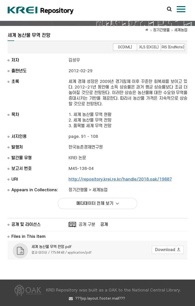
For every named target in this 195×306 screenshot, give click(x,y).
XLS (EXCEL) (149, 47)
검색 (169, 9)
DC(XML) (125, 47)
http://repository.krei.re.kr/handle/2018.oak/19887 (120, 179)
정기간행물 (161, 30)
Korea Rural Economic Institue (41, 10)
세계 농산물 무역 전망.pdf (51, 247)
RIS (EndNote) (173, 47)
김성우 (74, 60)
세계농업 (180, 30)
